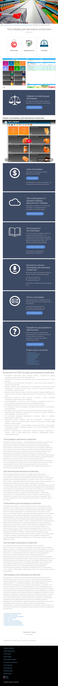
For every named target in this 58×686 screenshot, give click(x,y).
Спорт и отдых (31, 359)
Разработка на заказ (8, 670)
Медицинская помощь (33, 356)
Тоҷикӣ (6, 676)
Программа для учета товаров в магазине (13, 616)
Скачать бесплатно (33, 278)
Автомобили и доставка (33, 361)
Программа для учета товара (11, 615)
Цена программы (32, 178)
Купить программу (8, 667)
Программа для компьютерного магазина (13, 624)
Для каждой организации (33, 363)
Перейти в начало (8, 673)
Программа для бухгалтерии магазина (13, 623)
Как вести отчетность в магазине (11, 620)
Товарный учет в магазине (10, 617)
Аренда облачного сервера (35, 213)
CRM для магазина (8, 619)
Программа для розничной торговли (12, 613)
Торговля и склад (32, 352)
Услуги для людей (32, 362)
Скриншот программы (9, 648)
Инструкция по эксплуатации (35, 246)
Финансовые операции (33, 355)
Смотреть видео (7, 653)
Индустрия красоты (32, 358)
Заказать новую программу (35, 344)
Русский (7, 677)
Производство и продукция (34, 354)
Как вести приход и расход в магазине (13, 622)
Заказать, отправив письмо (35, 308)
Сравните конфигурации (34, 107)
